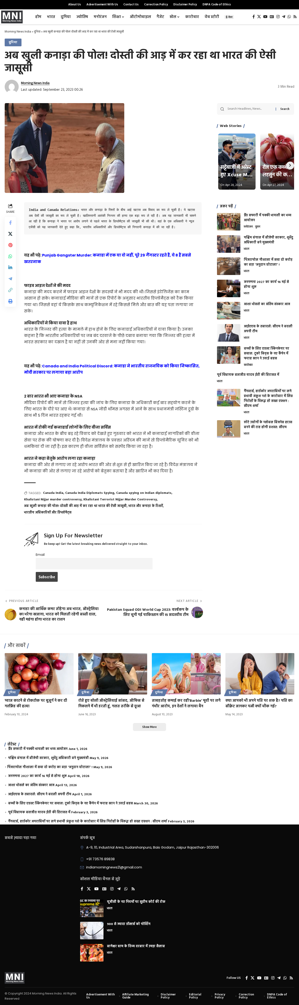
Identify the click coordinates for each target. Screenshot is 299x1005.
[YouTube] (265, 17)
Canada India (53, 493)
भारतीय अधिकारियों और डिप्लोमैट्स (47, 512)
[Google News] (272, 17)
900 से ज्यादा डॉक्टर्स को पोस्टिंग (128, 924)
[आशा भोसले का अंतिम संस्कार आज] (228, 310)
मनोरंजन (248, 227)
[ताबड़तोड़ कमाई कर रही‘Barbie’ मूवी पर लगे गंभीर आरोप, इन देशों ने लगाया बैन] (186, 673)
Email (40, 554)
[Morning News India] (15, 978)
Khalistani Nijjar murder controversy (53, 499)
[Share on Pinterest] (10, 245)
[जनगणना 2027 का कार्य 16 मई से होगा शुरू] (228, 288)
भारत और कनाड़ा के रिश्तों (145, 506)
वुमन (257, 227)
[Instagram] (278, 17)
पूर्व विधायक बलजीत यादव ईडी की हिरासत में (248, 375)
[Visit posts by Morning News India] (12, 87)
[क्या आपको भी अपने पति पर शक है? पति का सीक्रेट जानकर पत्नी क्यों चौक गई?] (259, 673)
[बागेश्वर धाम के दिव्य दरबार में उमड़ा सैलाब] (91, 953)
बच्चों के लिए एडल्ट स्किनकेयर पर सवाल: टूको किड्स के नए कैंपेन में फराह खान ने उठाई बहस (266, 353)
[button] (10, 290)
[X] (259, 17)
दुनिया (37, 31)
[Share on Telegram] (10, 278)
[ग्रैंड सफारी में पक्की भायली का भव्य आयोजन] (228, 222)
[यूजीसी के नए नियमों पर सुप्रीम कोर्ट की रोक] (91, 908)
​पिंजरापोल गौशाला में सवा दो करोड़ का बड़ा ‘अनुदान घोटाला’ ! (268, 262)
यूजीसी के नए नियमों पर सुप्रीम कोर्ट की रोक (136, 902)
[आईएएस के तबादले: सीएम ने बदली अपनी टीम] (228, 333)
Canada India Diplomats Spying (89, 493)
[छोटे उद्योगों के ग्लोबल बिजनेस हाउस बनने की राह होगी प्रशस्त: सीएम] (228, 429)
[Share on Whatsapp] (10, 256)
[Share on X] (10, 233)
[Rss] (295, 17)
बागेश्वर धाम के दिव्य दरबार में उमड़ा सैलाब (136, 946)
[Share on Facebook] (10, 222)
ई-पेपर (229, 17)
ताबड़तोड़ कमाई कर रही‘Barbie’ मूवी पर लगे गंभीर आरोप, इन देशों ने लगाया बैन (186, 703)
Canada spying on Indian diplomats (143, 493)
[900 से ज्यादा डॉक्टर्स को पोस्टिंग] (91, 930)
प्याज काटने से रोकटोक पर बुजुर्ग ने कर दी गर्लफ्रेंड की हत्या (36, 703)
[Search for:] (250, 109)
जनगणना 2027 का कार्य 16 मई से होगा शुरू (266, 284)
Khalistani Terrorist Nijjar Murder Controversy (120, 499)
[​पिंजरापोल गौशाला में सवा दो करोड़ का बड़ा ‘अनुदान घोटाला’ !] (228, 266)
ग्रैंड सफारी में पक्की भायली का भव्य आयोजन (267, 218)
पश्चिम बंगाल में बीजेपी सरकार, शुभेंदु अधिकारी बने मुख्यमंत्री (268, 240)
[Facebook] (253, 17)
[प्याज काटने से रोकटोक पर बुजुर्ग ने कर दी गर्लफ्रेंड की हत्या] (39, 673)
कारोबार (248, 365)
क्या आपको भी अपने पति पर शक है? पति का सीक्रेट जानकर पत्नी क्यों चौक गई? (258, 703)
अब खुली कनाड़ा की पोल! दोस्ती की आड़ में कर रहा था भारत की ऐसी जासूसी (75, 506)
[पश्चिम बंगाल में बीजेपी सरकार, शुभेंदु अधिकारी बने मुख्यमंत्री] (228, 244)
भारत (246, 249)
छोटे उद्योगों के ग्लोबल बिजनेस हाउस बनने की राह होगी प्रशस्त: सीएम (268, 425)
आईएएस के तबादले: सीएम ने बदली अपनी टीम (268, 329)
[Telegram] (283, 17)
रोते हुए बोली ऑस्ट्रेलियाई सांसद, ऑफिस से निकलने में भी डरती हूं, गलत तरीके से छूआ (111, 703)
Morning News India (18, 31)
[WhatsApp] (289, 17)
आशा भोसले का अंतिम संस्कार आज (267, 304)
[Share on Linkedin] (10, 267)
